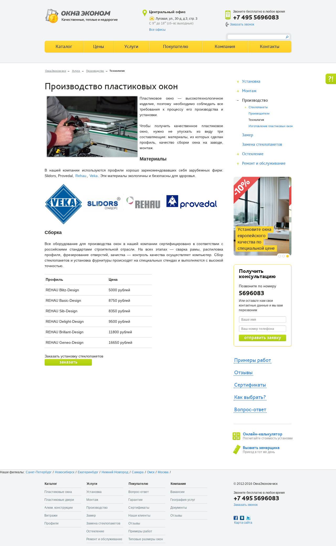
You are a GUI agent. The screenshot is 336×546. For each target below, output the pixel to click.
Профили (51, 523)
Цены (98, 46)
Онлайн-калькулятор (262, 434)
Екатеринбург (88, 472)
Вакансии (177, 492)
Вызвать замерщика (261, 447)
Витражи (50, 515)
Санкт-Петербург (38, 472)
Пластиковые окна (58, 492)
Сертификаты (250, 385)
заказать (68, 362)
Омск (150, 472)
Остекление (253, 154)
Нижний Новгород (115, 472)
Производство (95, 70)
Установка (251, 81)
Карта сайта (243, 522)
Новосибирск (64, 472)
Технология (256, 120)
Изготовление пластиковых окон (271, 126)
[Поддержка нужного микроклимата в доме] (262, 179)
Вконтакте (242, 518)
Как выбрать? (250, 397)
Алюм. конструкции (58, 507)
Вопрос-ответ (250, 410)
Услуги (76, 70)
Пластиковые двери (59, 500)
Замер (247, 135)
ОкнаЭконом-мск (55, 70)
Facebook (236, 518)
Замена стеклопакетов (262, 144)
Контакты (269, 46)
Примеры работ (252, 360)
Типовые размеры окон (145, 539)
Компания (225, 46)
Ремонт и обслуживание (264, 163)
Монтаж (249, 91)
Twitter (248, 518)
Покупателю (175, 46)
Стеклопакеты (258, 107)
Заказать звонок (242, 24)
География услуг (182, 500)
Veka (94, 176)
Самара (138, 472)
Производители (259, 113)
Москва (163, 472)
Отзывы (243, 373)
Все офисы (157, 30)
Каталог (64, 46)
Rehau (80, 176)
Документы (178, 507)
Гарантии (135, 500)
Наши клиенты (139, 515)
